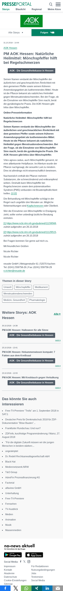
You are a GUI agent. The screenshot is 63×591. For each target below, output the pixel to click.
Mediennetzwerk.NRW (17, 467)
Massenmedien (13, 530)
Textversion (37, 577)
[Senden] (57, 588)
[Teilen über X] (16, 588)
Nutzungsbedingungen (43, 570)
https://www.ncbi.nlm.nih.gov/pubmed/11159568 (31, 223)
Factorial (9, 482)
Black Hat (10, 461)
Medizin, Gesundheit (14, 300)
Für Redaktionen (40, 566)
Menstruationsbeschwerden (18, 293)
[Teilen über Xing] (37, 588)
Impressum (9, 566)
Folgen (44, 32)
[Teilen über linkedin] (47, 588)
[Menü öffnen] (58, 4)
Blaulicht (20, 9)
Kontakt (8, 570)
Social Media (38, 580)
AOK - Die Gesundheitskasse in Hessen (31, 70)
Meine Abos (54, 9)
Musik (8, 525)
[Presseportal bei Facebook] (19, 562)
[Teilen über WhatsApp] (26, 588)
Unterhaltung (12, 493)
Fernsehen (11, 504)
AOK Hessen (10, 48)
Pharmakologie (37, 300)
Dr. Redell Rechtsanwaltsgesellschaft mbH (27, 456)
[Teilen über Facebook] (5, 588)
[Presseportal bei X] (23, 562)
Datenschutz (10, 577)
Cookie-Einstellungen (15, 580)
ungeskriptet (11, 451)
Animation (10, 519)
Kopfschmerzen (35, 206)
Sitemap (8, 584)
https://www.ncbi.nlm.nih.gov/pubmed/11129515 (31, 232)
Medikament (41, 287)
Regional (37, 9)
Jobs (33, 573)
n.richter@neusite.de (14, 271)
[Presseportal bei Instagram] (28, 561)
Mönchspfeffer (23, 287)
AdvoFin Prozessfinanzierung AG (22, 477)
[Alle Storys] (31, 26)
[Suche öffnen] (51, 4)
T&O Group (11, 472)
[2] (15, 193)
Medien (9, 514)
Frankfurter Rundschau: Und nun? (23, 428)
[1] (12, 193)
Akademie (9, 573)
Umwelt (7, 287)
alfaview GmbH (13, 488)
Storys (6, 9)
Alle (56, 314)
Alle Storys (14, 32)
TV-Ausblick (11, 509)
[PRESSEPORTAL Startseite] (17, 4)
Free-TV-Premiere (14, 498)
